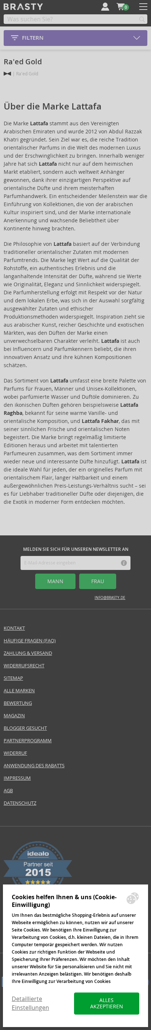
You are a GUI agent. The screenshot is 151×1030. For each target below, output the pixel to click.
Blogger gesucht (25, 728)
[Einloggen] (105, 7)
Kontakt (14, 628)
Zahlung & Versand (28, 653)
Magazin (14, 716)
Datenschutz (20, 803)
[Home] (7, 74)
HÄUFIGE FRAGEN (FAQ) (30, 641)
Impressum (17, 778)
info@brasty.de (110, 597)
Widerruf (15, 753)
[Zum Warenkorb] (121, 7)
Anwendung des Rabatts (34, 765)
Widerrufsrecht (24, 666)
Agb (8, 790)
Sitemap (13, 678)
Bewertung (18, 703)
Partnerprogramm (28, 740)
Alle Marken (19, 691)
